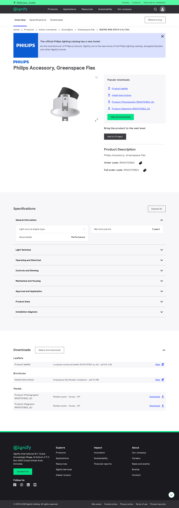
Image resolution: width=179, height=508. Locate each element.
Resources (87, 9)
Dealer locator (63, 475)
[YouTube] (35, 485)
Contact (136, 475)
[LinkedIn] (28, 485)
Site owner (97, 504)
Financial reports (103, 463)
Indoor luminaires (48, 29)
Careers (136, 458)
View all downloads (120, 116)
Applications (69, 9)
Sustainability (105, 9)
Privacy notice (126, 504)
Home (16, 29)
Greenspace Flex (86, 29)
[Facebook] (15, 485)
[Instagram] (21, 485)
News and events (141, 463)
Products (53, 9)
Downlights (67, 29)
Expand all (156, 208)
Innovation (99, 452)
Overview (20, 19)
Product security (158, 504)
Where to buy (155, 19)
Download (154, 396)
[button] (16, 99)
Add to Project (115, 136)
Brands (135, 469)
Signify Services (64, 469)
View (157, 364)
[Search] (155, 9)
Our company (125, 9)
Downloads (56, 19)
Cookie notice (110, 504)
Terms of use (141, 504)
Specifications (38, 19)
